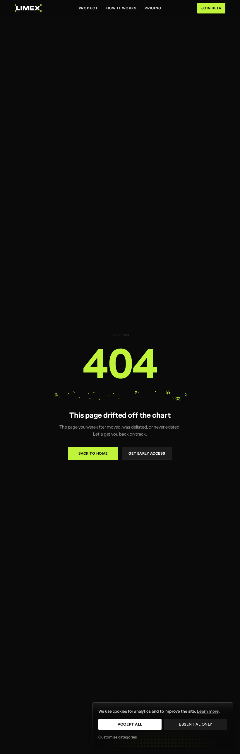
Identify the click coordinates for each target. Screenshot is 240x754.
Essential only (195, 724)
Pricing (153, 8)
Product (88, 8)
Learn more (207, 711)
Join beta (211, 8)
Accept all (130, 724)
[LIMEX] (28, 8)
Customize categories (117, 737)
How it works (121, 8)
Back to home (93, 453)
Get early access (146, 453)
